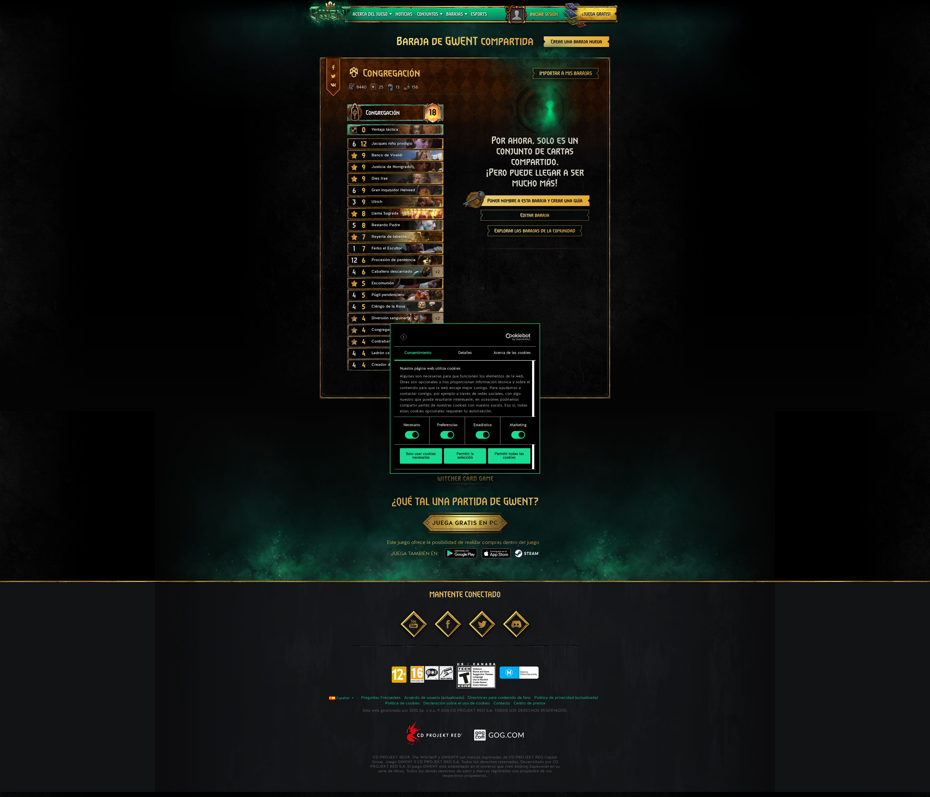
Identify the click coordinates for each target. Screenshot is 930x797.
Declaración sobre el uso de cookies (456, 703)
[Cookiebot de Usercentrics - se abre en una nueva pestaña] (509, 337)
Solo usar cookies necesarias (421, 456)
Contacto (502, 703)
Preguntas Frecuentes (381, 698)
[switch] (447, 435)
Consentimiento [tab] (417, 353)
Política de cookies (402, 703)
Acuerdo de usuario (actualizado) (434, 698)
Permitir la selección (465, 456)
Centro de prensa (529, 703)
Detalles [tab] (465, 353)
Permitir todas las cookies (509, 456)
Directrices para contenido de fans (499, 698)
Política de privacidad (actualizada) (566, 698)
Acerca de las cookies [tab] (512, 353)
